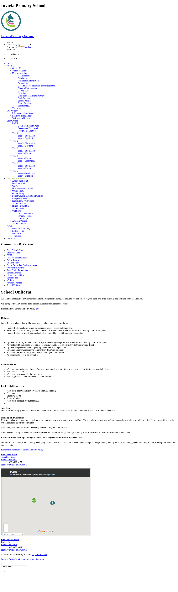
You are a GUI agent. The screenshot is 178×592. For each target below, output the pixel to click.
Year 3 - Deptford (25, 153)
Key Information (19, 73)
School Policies (24, 101)
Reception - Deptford (27, 131)
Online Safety (18, 193)
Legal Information (39, 554)
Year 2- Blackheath (26, 143)
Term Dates (17, 236)
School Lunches (19, 203)
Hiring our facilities (20, 206)
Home (9, 63)
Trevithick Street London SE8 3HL (9, 457)
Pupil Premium (24, 98)
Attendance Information (28, 81)
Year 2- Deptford (25, 146)
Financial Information (27, 88)
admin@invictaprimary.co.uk (14, 465)
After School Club (20, 181)
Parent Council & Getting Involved (27, 196)
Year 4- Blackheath (26, 161)
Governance (23, 91)
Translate (27, 47)
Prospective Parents (20, 198)
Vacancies (16, 108)
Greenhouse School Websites (31, 559)
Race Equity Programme (23, 201)
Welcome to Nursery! (21, 118)
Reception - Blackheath (28, 128)
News (9, 226)
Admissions (23, 78)
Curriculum (23, 83)
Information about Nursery (24, 113)
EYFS (15, 123)
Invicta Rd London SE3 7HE (10, 542)
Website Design (8, 559)
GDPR (15, 186)
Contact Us (12, 238)
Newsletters (17, 233)
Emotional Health (25, 213)
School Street (18, 208)
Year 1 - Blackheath (26, 136)
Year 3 (15, 148)
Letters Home (18, 231)
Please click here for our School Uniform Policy (22, 450)
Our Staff (16, 68)
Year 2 (15, 141)
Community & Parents (16, 178)
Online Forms (18, 191)
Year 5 (15, 163)
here (37, 309)
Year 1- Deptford (25, 138)
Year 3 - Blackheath (26, 151)
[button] (9, 54)
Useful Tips (23, 218)
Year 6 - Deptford (25, 176)
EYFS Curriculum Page (28, 126)
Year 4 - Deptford (25, 158)
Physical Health (25, 216)
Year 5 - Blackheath (26, 166)
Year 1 (15, 133)
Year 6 (15, 171)
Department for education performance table (37, 86)
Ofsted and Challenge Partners (31, 96)
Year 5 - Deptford (25, 168)
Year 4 (15, 156)
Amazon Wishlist (19, 221)
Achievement (23, 76)
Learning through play (22, 116)
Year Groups (12, 121)
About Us (11, 66)
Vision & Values (19, 71)
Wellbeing (16, 211)
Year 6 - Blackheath (26, 173)
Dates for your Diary (21, 228)
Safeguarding (23, 106)
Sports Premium (25, 103)
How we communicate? (22, 188)
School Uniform (19, 223)
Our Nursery (12, 111)
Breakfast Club (18, 183)
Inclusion (22, 93)
